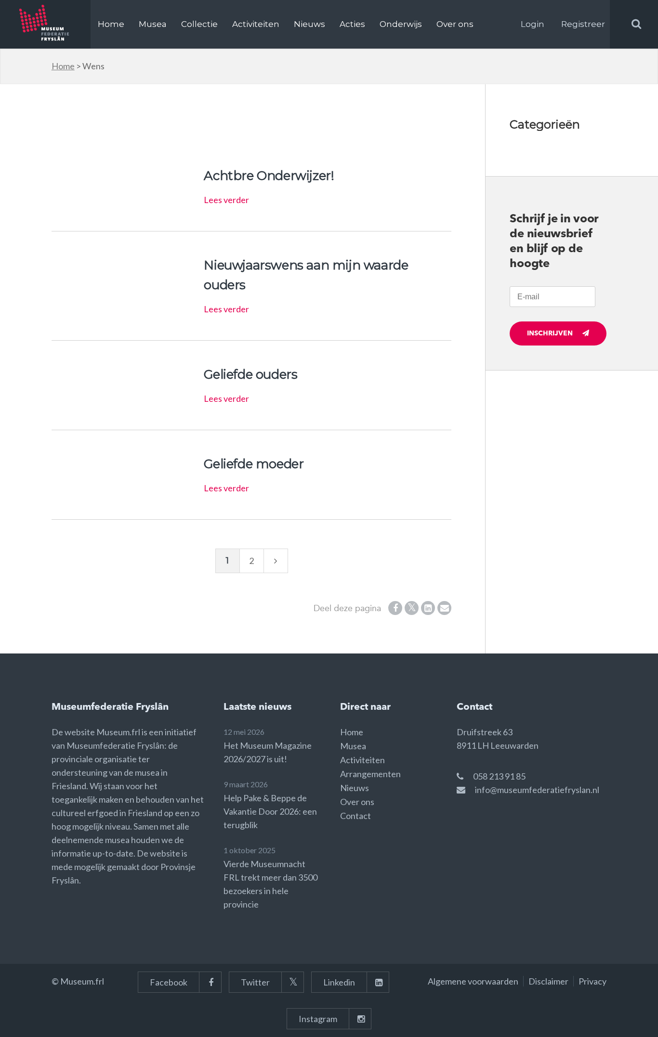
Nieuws (309, 24)
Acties (352, 24)
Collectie (199, 24)
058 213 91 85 (499, 776)
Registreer (583, 24)
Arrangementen (370, 773)
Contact (355, 815)
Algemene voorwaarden (473, 981)
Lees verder (226, 199)
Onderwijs (401, 24)
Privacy (592, 981)
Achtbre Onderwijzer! (269, 175)
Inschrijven (550, 333)
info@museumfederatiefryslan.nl (537, 789)
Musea (153, 24)
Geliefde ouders (250, 374)
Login (532, 24)
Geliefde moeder (253, 464)
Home (111, 24)
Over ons (455, 24)
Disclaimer (548, 981)
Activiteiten (255, 24)
